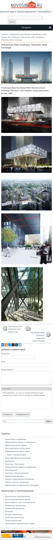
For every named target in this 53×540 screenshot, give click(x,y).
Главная (4, 34)
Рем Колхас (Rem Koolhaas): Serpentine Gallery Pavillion (38, 337)
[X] (13, 344)
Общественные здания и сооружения (20, 442)
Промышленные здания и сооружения (20, 467)
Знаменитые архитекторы (15, 505)
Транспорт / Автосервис (14, 464)
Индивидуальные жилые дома (17, 451)
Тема (3, 362)
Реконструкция (11, 470)
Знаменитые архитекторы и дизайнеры (26, 34)
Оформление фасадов (14, 476)
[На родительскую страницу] (28, 328)
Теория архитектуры (13, 520)
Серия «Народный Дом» (17, 455)
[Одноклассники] (6, 344)
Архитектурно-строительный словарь (20, 523)
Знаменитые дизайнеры (15, 508)
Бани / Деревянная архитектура (18, 458)
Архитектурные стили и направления (20, 502)
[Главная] (26, 8)
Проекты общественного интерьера (19, 479)
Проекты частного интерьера (16, 482)
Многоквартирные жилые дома (17, 448)
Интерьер (9, 511)
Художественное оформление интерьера (22, 485)
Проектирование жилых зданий (17, 499)
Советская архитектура (14, 517)
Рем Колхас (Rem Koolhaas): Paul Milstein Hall (15, 329)
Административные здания (16, 445)
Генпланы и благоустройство (16, 473)
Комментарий (7, 370)
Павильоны (9, 461)
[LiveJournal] (16, 344)
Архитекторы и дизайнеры (15, 439)
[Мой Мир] (9, 344)
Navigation (26, 27)
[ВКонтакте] (2, 344)
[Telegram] (19, 344)
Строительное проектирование (17, 496)
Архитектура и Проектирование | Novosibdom (26, 11)
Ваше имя (5, 353)
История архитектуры (13, 514)
